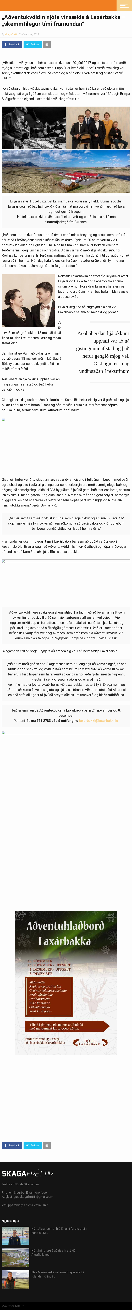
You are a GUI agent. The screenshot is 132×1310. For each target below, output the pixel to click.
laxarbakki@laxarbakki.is (98, 721)
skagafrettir (11, 34)
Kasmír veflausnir (36, 1205)
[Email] (47, 44)
